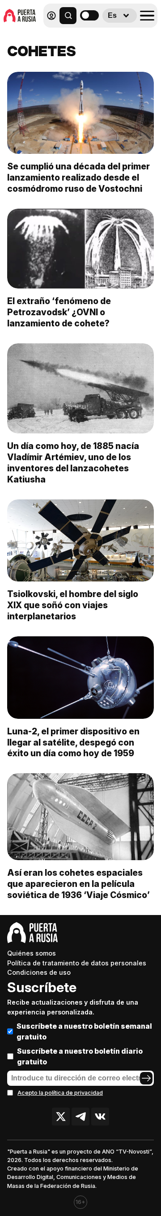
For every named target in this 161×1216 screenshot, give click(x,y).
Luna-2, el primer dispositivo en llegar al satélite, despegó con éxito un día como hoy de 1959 (73, 742)
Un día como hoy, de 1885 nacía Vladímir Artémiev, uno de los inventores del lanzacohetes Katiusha (73, 463)
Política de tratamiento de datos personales (76, 963)
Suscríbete (41, 987)
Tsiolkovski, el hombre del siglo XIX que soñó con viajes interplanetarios (72, 605)
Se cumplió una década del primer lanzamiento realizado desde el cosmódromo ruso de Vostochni (78, 177)
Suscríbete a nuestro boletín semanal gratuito (84, 1031)
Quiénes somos (31, 953)
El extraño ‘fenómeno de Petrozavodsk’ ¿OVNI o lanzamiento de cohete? (59, 312)
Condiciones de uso (39, 972)
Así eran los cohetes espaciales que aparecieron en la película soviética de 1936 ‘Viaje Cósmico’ (78, 883)
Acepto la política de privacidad (60, 1092)
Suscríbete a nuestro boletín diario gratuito (80, 1056)
